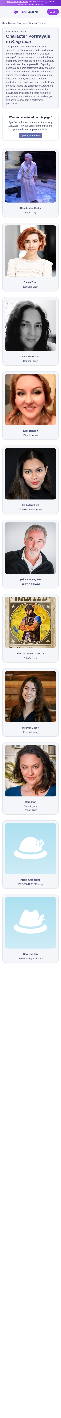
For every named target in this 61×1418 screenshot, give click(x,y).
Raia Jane (30, 802)
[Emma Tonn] (30, 251)
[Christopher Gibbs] (30, 177)
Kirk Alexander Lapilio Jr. (31, 653)
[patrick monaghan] (30, 548)
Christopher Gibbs (30, 208)
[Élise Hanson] (30, 399)
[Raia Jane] (30, 770)
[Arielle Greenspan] (30, 848)
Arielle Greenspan (30, 880)
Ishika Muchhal (30, 505)
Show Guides (8, 23)
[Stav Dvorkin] (30, 923)
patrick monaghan (30, 579)
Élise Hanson (30, 431)
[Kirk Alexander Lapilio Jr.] (30, 622)
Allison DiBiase (30, 356)
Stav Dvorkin (30, 954)
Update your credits (31, 135)
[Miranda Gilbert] (30, 696)
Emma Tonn (30, 282)
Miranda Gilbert (30, 728)
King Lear (21, 23)
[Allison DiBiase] (30, 325)
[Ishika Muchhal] (30, 473)
